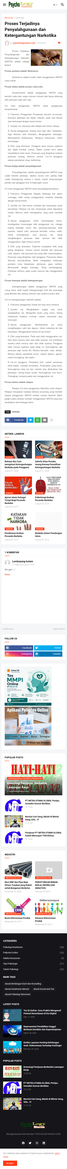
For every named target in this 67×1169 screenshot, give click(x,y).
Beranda (9, 18)
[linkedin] (43, 1143)
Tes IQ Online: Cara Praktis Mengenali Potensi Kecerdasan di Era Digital (42, 1012)
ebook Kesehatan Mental (17, 989)
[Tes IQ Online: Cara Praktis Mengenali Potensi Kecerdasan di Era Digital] (12, 1015)
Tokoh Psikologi (33, 969)
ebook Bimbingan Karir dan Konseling (23, 983)
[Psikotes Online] (28, 705)
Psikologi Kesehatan (33, 947)
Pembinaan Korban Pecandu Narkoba (14, 534)
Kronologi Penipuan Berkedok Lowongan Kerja (44, 1068)
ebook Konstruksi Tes (44, 989)
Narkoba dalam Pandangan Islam (48, 534)
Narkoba (19, 18)
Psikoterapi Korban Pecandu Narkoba (44, 499)
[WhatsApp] (37, 420)
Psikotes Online (33, 952)
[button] (4, 4)
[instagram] (37, 1143)
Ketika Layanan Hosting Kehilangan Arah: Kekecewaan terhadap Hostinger (43, 1044)
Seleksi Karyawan (33, 958)
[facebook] (23, 1143)
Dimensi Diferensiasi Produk (45, 919)
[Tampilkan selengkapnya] (51, 420)
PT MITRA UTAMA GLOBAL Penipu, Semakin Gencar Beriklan (42, 802)
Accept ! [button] (10, 1163)
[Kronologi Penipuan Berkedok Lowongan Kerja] (12, 1072)
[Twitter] (30, 420)
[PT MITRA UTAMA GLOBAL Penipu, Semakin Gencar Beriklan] (14, 805)
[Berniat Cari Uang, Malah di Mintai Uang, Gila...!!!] (14, 821)
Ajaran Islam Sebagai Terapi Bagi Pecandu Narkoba (15, 500)
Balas (7, 574)
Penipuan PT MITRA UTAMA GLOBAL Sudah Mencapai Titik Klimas (43, 834)
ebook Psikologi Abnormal (17, 994)
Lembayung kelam (22, 561)
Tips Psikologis (33, 963)
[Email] (44, 420)
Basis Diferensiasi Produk (17, 918)
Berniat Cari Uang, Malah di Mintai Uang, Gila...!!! (42, 818)
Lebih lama (58, 629)
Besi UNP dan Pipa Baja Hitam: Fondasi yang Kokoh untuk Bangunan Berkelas (18, 885)
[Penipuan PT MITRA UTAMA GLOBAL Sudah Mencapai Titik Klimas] (14, 837)
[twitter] (30, 1143)
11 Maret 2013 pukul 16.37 (23, 565)
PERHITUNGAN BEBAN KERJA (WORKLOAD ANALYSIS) (46, 885)
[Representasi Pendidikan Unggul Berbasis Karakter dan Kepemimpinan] (12, 1031)
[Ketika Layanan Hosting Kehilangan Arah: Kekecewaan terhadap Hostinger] (12, 1047)
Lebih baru (8, 629)
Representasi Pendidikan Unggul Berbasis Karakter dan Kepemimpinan (42, 1028)
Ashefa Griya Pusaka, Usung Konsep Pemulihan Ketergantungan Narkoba (47, 464)
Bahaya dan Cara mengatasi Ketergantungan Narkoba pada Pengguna (18, 464)
